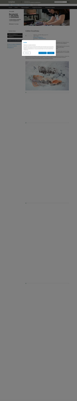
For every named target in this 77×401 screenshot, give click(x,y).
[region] (39, 48)
